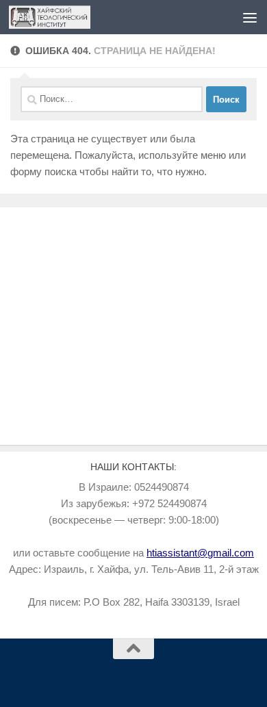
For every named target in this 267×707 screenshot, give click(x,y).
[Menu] (250, 17)
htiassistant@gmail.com (200, 552)
